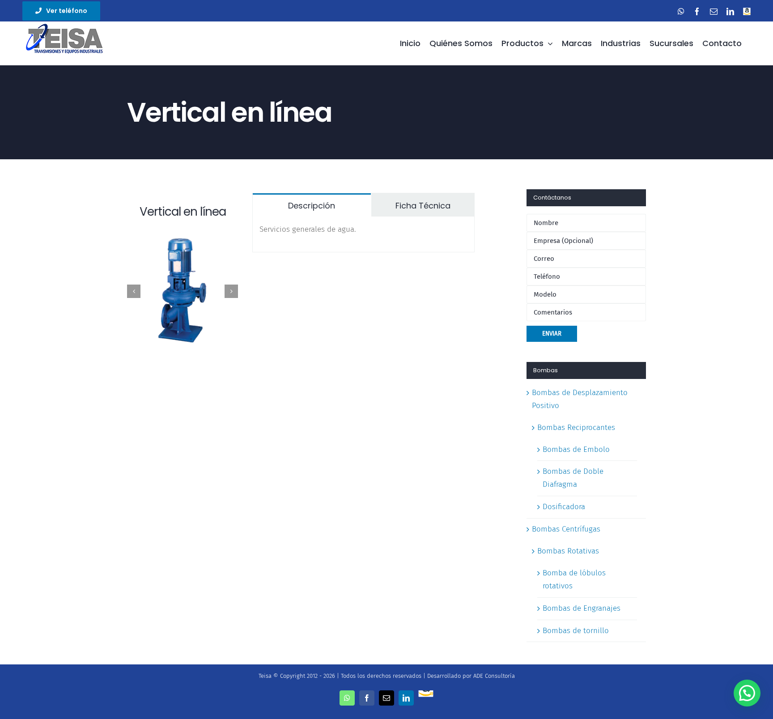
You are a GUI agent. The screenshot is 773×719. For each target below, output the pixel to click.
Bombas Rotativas (568, 551)
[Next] (231, 291)
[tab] (312, 205)
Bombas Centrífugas (566, 529)
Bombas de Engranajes (581, 608)
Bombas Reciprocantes (576, 427)
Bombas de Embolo (576, 449)
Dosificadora (564, 506)
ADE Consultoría (494, 675)
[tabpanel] (363, 234)
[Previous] (133, 291)
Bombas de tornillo (576, 630)
